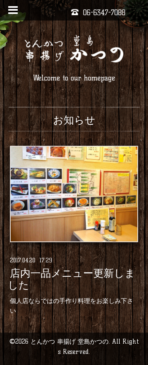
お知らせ (74, 120)
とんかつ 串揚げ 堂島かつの (69, 341)
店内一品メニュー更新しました (71, 279)
